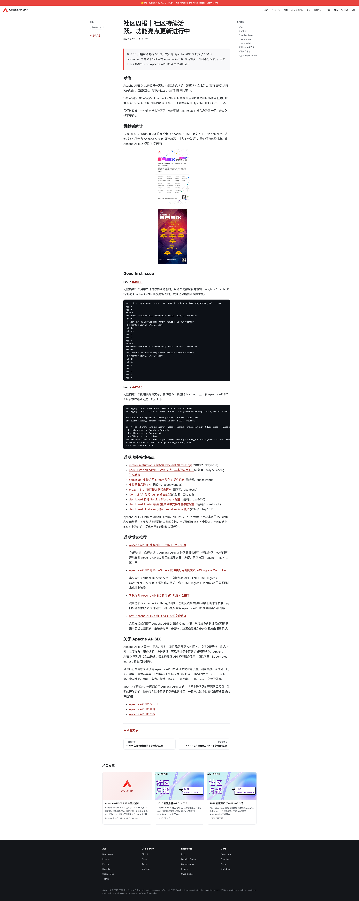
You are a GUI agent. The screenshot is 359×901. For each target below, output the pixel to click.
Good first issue (246, 35)
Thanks (105, 879)
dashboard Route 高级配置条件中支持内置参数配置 (162, 504)
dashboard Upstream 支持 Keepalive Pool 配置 (159, 509)
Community (97, 27)
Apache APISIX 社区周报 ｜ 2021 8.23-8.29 (157, 545)
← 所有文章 (95, 35)
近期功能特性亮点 (246, 47)
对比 (286, 9)
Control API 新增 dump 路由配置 (150, 494)
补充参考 (134, 475)
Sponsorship (108, 874)
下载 (328, 9)
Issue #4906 (246, 39)
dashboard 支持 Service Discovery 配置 (154, 499)
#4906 (137, 282)
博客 (308, 9)
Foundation (107, 854)
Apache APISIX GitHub (144, 704)
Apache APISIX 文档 (142, 714)
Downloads (226, 859)
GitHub (344, 9)
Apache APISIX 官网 (142, 709)
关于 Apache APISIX (248, 55)
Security (106, 869)
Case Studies (187, 874)
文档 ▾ (265, 9)
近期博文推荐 (244, 51)
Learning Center (188, 859)
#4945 (137, 387)
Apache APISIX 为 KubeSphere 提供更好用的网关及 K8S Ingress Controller (177, 570)
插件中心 (318, 9)
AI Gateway (297, 9)
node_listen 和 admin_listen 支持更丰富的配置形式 (161, 470)
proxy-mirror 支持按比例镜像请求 (150, 489)
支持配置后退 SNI (140, 484)
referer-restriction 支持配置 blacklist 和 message (160, 465)
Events (105, 864)
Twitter (145, 864)
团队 (336, 9)
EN (353, 9)
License (106, 859)
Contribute (225, 869)
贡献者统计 (243, 31)
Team (223, 864)
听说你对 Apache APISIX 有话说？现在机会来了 (159, 595)
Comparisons (187, 864)
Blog (183, 854)
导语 (241, 26)
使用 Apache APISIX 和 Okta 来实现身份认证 (157, 616)
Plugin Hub (226, 854)
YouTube (146, 869)
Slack (144, 859)
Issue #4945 (246, 43)
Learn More (212, 3)
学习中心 (276, 9)
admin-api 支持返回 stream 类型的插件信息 (157, 480)
